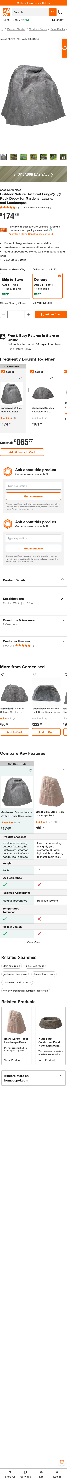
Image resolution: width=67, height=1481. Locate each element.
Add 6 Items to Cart (22, 452)
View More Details (15, 259)
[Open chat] (64, 48)
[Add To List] (53, 194)
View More (33, 942)
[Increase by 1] (28, 314)
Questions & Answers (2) (37, 207)
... (1, 29)
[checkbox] (32, 371)
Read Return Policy (19, 348)
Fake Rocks (58, 29)
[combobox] (30, 12)
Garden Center (16, 29)
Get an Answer (33, 496)
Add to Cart (52, 314)
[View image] (4, 157)
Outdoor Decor (38, 29)
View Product (12, 1060)
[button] (33, 580)
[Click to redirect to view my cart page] (60, 12)
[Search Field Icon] (53, 12)
